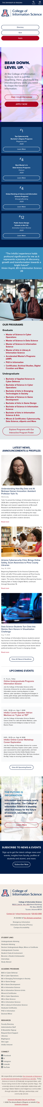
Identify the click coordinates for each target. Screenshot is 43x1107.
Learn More (21, 149)
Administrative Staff (8, 1027)
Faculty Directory (7, 1024)
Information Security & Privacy (21, 925)
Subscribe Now (21, 864)
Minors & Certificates (8, 993)
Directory (20, 27)
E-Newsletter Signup (8, 1030)
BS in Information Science (10, 987)
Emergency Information (21, 922)
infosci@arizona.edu (23, 914)
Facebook (7, 1056)
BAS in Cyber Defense (9, 973)
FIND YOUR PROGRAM (21, 97)
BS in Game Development (10, 984)
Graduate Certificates (9, 1008)
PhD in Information (8, 1011)
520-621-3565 (37, 914)
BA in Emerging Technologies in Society (15, 979)
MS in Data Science (8, 999)
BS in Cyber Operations (9, 976)
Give (20, 33)
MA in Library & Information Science (14, 1005)
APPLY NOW (21, 104)
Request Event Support (9, 1033)
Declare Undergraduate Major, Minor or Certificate (19, 947)
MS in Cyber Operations (10, 996)
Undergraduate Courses (10, 950)
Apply (20, 38)
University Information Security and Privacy (21, 1100)
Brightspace (5, 1039)
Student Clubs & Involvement (12, 953)
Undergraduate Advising (10, 941)
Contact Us (11, 914)
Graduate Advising (8, 944)
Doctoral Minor (6, 1014)
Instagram (7, 1061)
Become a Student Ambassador (12, 956)
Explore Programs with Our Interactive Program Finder (21, 431)
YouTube (7, 1067)
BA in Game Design (8, 982)
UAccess (4, 1036)
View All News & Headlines (22, 659)
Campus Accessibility (21, 927)
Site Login (5, 1042)
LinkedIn (7, 1064)
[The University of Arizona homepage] (12, 2)
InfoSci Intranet (6, 1045)
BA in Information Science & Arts (13, 990)
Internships (5, 959)
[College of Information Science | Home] (21, 13)
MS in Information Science (10, 1002)
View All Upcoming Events (21, 767)
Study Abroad (6, 962)
